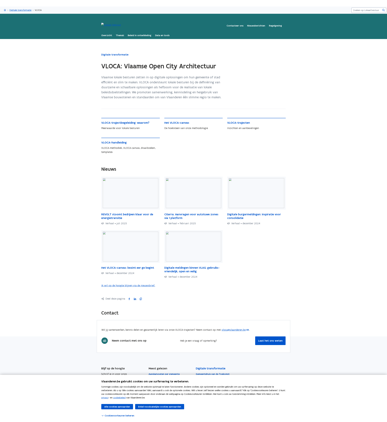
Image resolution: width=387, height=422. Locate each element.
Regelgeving (275, 25)
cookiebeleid (119, 397)
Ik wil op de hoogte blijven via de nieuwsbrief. (128, 286)
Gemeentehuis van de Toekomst (212, 374)
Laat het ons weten (270, 340)
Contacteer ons (235, 25)
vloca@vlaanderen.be (234, 329)
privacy (105, 397)
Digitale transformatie (20, 10)
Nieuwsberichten (256, 25)
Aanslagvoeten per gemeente (164, 374)
